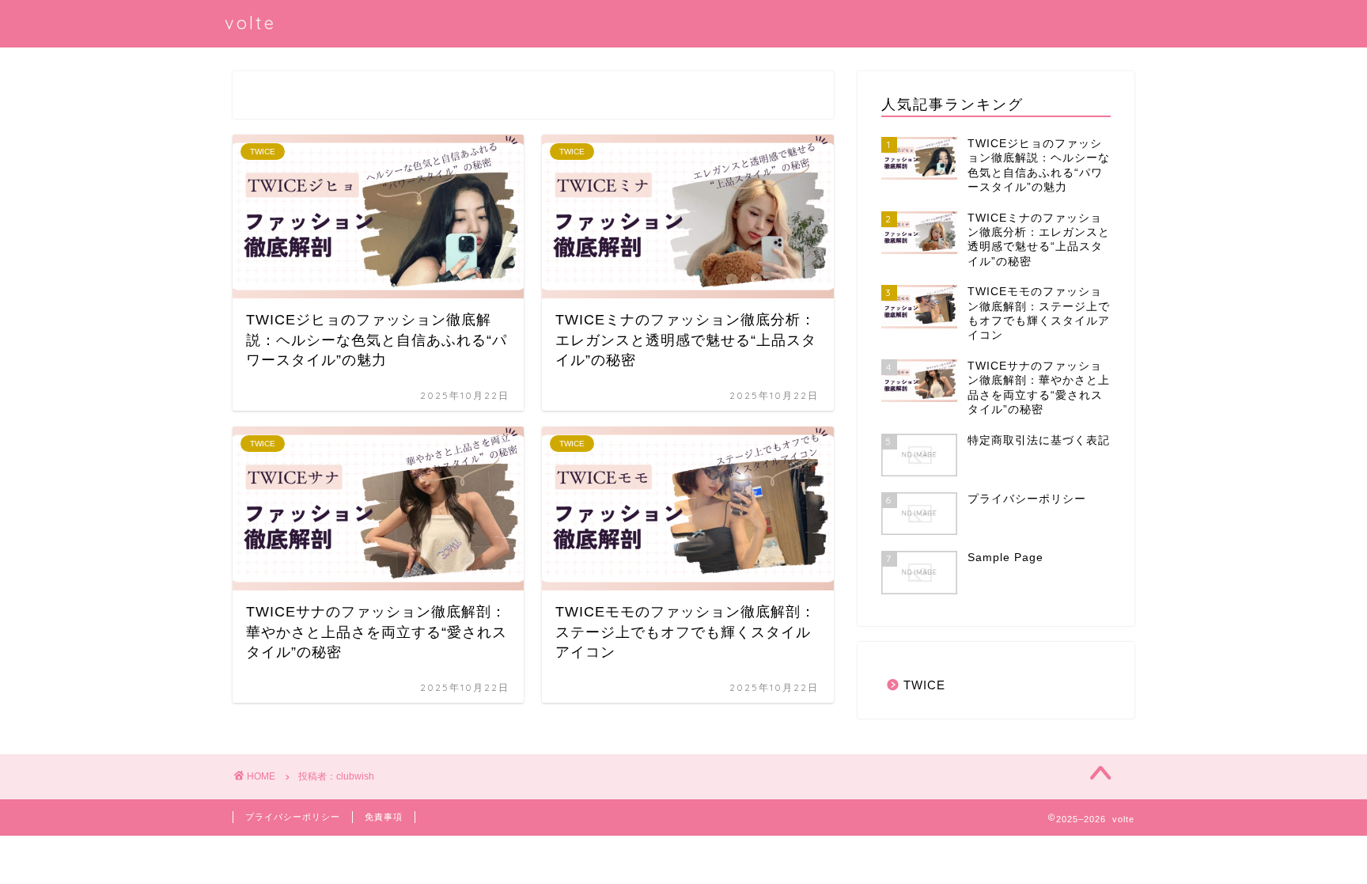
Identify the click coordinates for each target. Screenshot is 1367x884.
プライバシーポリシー (292, 816)
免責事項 (384, 816)
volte (250, 22)
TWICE (924, 685)
